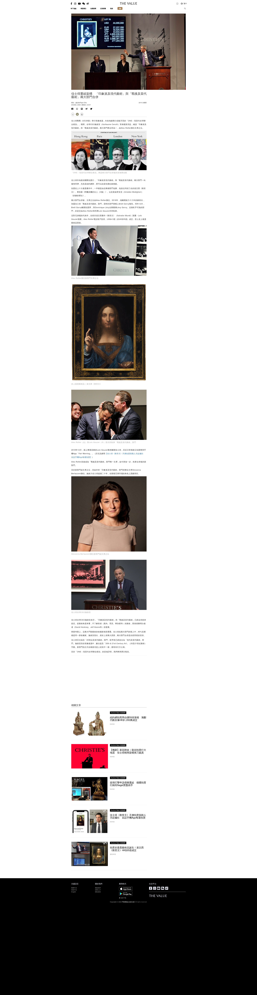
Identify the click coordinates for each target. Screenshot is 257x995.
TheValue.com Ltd (128, 902)
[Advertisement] (109, 676)
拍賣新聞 (93, 8)
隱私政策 (98, 892)
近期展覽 (103, 8)
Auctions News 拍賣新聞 (118, 713)
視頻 (111, 8)
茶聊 (120, 8)
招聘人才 (98, 890)
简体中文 (74, 890)
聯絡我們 (98, 888)
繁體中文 (74, 888)
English (73, 892)
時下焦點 (73, 8)
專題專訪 (83, 8)
